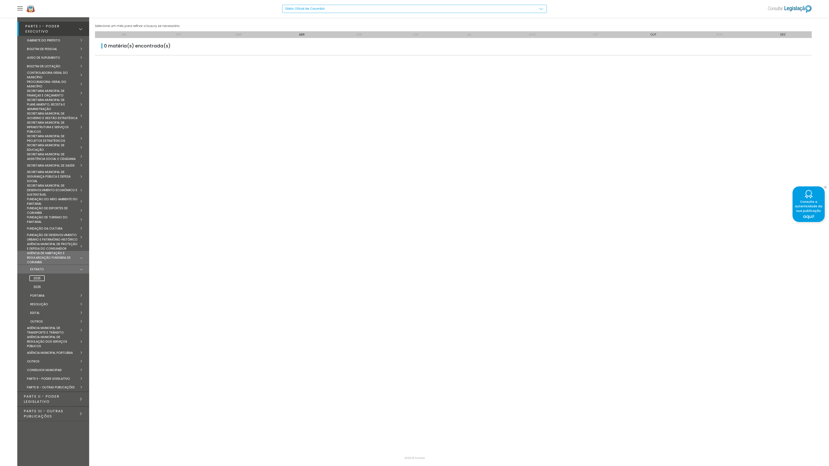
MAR (239, 34)
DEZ (783, 34)
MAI (359, 34)
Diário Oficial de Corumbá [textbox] (304, 8)
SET (595, 34)
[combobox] (414, 9)
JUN (415, 34)
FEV (178, 34)
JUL (469, 34)
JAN (124, 34)
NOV (720, 34)
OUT (653, 34)
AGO (532, 34)
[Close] (825, 186)
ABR (302, 34)
